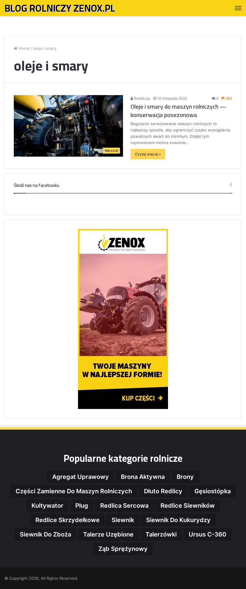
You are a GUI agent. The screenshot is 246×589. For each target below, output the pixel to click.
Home (23, 48)
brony (185, 476)
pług (81, 505)
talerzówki (161, 534)
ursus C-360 (207, 534)
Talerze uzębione (108, 534)
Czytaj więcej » (148, 154)
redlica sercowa (124, 505)
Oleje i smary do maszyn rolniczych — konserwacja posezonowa (178, 110)
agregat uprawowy (80, 476)
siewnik (123, 520)
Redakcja (141, 98)
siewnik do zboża (45, 534)
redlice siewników (187, 505)
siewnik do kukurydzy (178, 520)
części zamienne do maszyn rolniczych (74, 491)
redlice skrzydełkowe (67, 520)
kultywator (47, 505)
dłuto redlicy (163, 491)
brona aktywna (143, 476)
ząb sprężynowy (123, 548)
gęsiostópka (212, 491)
